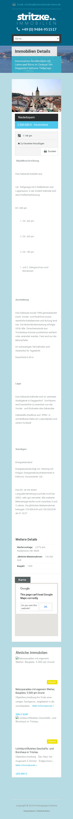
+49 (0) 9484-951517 (39, 29)
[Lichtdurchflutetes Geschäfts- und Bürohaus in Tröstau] (36, 730)
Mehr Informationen (42, 706)
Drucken (52, 151)
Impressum (29, 811)
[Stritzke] (36, 18)
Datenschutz (43, 811)
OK (45, 606)
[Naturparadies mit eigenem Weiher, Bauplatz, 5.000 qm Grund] (36, 670)
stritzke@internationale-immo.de (42, 4)
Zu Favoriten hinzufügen (32, 143)
